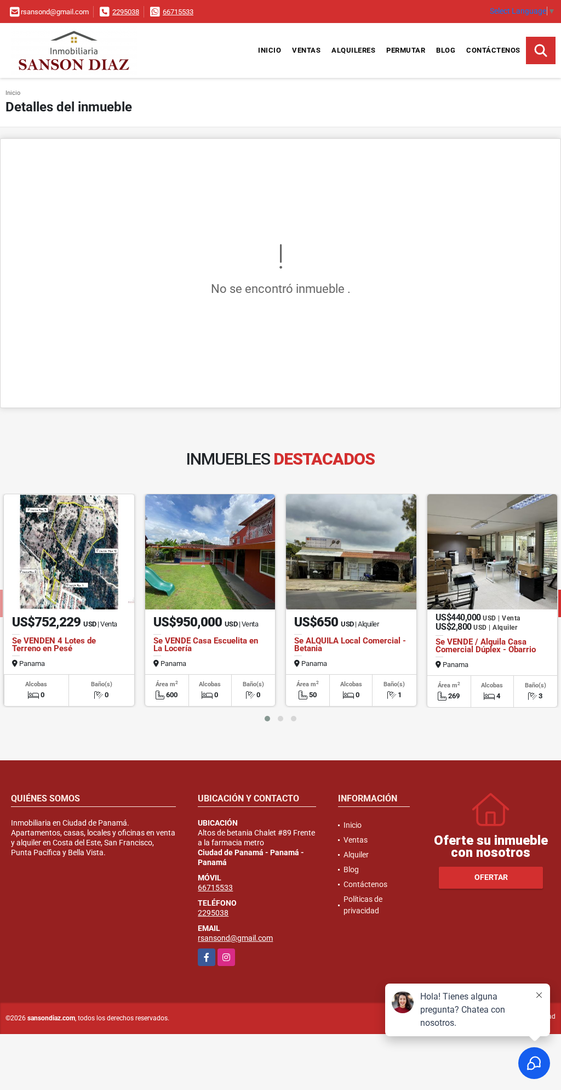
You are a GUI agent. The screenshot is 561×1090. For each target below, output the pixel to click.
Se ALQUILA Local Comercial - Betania (350, 644)
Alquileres (353, 50)
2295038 (125, 12)
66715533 (178, 12)
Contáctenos (493, 50)
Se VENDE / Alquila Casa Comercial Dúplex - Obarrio (486, 645)
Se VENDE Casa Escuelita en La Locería (205, 644)
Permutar (405, 50)
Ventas (306, 50)
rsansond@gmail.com (235, 938)
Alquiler (356, 854)
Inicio (269, 50)
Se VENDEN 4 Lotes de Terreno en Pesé (54, 644)
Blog (445, 50)
